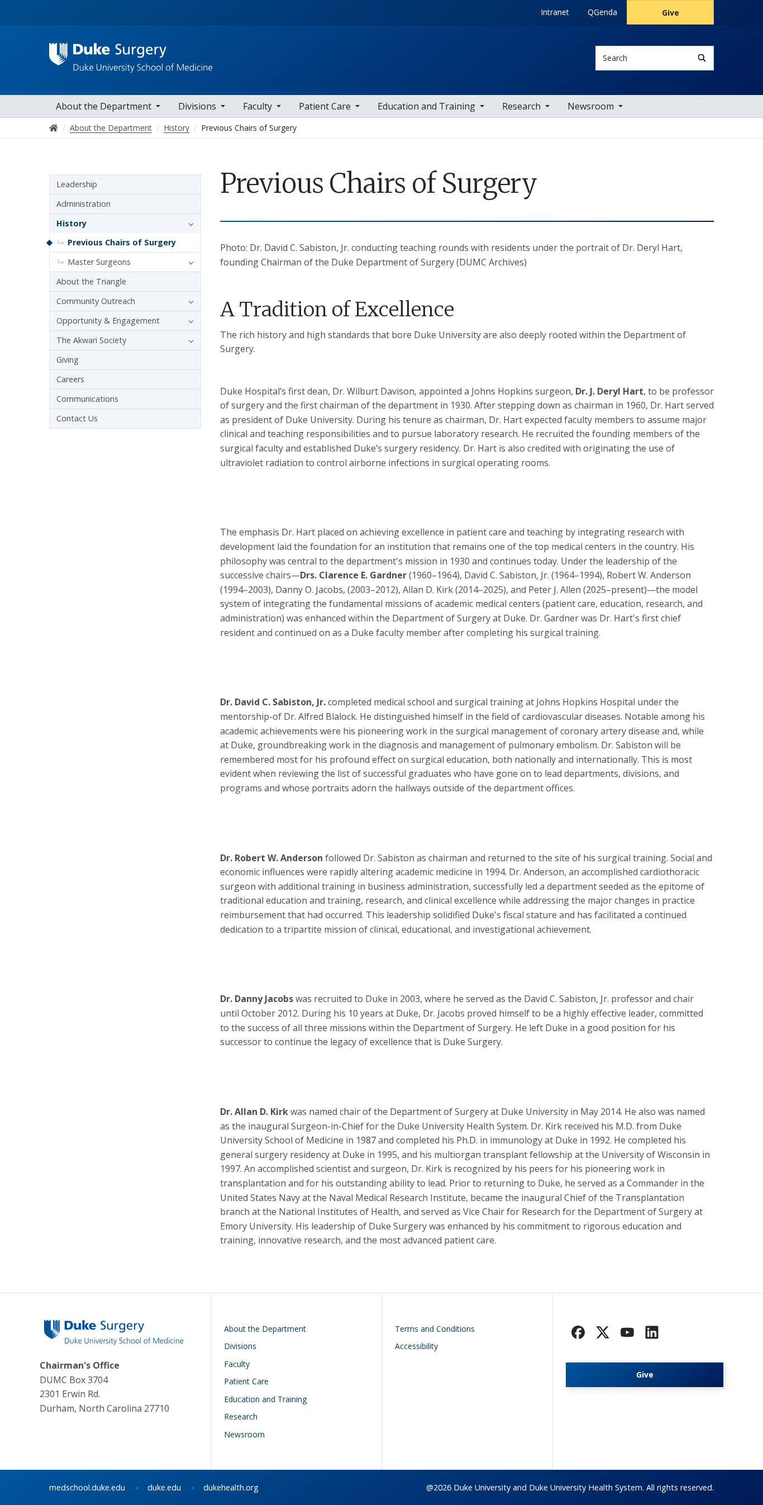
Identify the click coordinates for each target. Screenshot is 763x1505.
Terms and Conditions (435, 1328)
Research (521, 106)
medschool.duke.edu (87, 1487)
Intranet (555, 12)
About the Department (103, 106)
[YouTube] (627, 1332)
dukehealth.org (231, 1487)
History (71, 223)
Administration (83, 203)
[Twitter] (602, 1332)
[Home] (131, 53)
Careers (70, 379)
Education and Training (426, 106)
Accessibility (416, 1346)
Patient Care (325, 106)
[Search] (702, 58)
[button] (188, 223)
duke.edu (164, 1487)
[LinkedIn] (652, 1332)
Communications (87, 398)
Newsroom (591, 106)
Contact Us (77, 418)
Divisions (197, 106)
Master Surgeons (99, 262)
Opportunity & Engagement (108, 320)
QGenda (602, 12)
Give (670, 12)
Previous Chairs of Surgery (122, 242)
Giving (67, 359)
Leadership (76, 184)
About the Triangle (91, 281)
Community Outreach (95, 301)
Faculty (257, 106)
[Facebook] (578, 1332)
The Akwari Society (91, 340)
